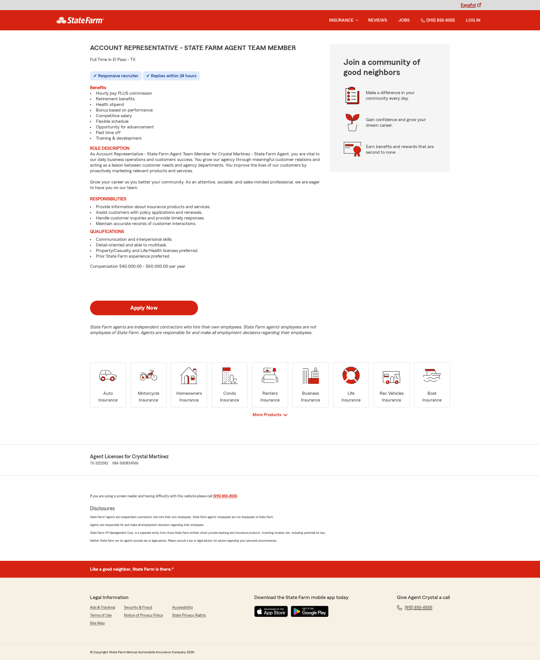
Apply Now (144, 308)
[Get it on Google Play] (309, 611)
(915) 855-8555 (440, 20)
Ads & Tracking (102, 607)
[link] (80, 20)
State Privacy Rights (189, 615)
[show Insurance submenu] (356, 20)
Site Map (97, 623)
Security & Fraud (138, 607)
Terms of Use (101, 615)
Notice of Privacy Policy (143, 615)
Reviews (377, 20)
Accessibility (182, 607)
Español (468, 5)
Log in (473, 20)
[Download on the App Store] (271, 611)
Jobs (404, 20)
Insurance (341, 20)
